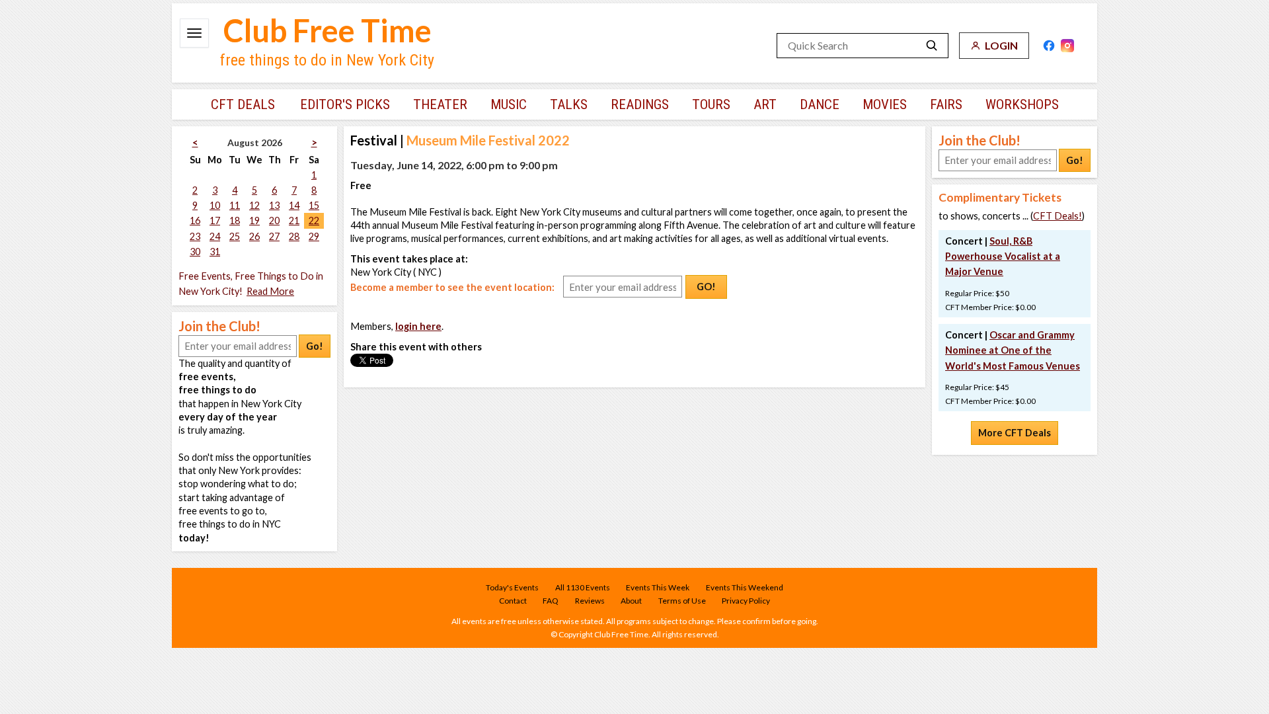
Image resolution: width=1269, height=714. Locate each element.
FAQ (550, 601)
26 (254, 236)
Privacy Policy (746, 601)
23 (195, 236)
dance (819, 104)
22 (314, 220)
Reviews (590, 601)
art (765, 104)
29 (314, 236)
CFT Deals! (1057, 215)
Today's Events (512, 587)
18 (234, 220)
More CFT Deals (1014, 432)
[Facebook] (1049, 46)
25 (234, 236)
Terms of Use (682, 601)
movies (885, 104)
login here (418, 326)
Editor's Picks (345, 104)
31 (215, 251)
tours (711, 104)
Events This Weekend (744, 587)
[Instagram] (1067, 46)
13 (274, 205)
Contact (513, 601)
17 (215, 220)
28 (294, 236)
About (631, 601)
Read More (270, 291)
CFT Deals (243, 104)
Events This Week (657, 587)
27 (274, 236)
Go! (314, 346)
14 (294, 205)
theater (440, 104)
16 (195, 220)
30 (195, 251)
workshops (1022, 104)
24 (215, 236)
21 (294, 220)
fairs (946, 104)
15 (314, 205)
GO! (706, 286)
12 (254, 205)
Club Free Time (327, 30)
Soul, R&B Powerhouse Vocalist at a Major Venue (1002, 256)
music (508, 104)
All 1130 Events (582, 587)
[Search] (931, 46)
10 (215, 205)
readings (640, 104)
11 (234, 205)
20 (274, 220)
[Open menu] (194, 33)
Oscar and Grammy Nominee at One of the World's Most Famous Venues (1012, 350)
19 (254, 220)
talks (569, 104)
